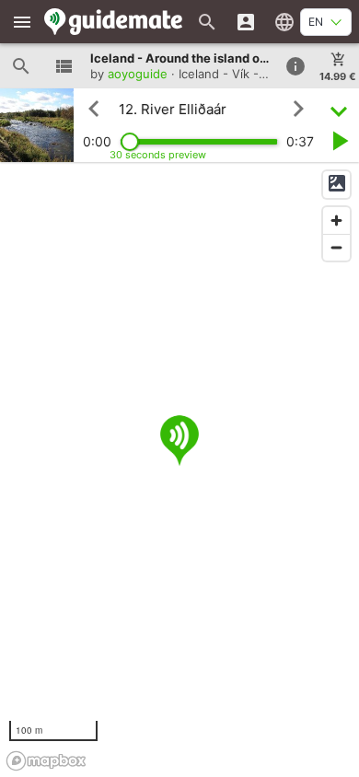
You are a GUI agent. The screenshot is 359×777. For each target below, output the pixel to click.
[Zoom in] (336, 220)
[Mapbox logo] (46, 760)
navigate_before (93, 108)
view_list (63, 66)
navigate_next (298, 108)
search (21, 66)
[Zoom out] (336, 247)
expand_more (338, 109)
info (295, 66)
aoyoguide (138, 73)
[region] (179, 469)
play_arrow (338, 140)
